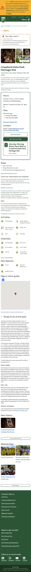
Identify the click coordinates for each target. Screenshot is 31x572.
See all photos (24, 61)
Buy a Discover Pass (6, 536)
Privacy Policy (15, 567)
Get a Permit (4, 539)
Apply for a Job (5, 510)
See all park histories (15, 438)
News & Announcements (8, 503)
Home (2, 25)
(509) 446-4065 (13, 130)
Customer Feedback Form (8, 500)
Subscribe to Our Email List (8, 506)
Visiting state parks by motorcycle (8, 478)
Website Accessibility (7, 513)
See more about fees (10, 122)
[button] (28, 19)
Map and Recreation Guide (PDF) (10, 546)
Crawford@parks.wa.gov (16, 128)
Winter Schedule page (21, 410)
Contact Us (4, 497)
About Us (28, 16)
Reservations (14, 16)
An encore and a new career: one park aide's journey (23, 459)
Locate (3, 280)
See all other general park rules (9, 173)
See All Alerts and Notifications (9, 542)
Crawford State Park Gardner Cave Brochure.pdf (12, 312)
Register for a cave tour (7, 187)
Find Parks (7, 25)
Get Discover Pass (15, 139)
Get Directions (15, 134)
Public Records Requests (8, 516)
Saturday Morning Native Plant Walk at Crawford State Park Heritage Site (17, 147)
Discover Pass (21, 16)
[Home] (3, 20)
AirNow (9, 13)
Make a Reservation (6, 533)
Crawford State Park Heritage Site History (8, 431)
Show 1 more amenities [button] (7, 257)
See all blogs (15, 485)
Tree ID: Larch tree (7, 457)
